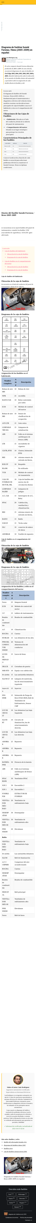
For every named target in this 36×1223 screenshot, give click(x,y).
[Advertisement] (18, 27)
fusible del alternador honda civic (15, 1142)
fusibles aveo (8, 1148)
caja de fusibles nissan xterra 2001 (15, 1152)
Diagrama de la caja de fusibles (17, 257)
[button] (2, 2)
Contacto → (28, 1220)
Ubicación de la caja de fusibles (17, 254)
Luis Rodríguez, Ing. (12, 57)
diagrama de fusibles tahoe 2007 (15, 1145)
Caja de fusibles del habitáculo (15, 251)
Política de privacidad (26, 1217)
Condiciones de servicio (12, 1217)
